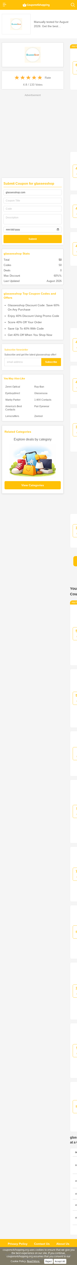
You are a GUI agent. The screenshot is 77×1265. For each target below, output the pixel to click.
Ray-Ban (39, 386)
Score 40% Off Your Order (25, 322)
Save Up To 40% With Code (26, 328)
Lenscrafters (12, 416)
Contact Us (42, 1243)
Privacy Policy (18, 1243)
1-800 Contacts (42, 399)
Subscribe (51, 362)
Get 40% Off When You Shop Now (30, 334)
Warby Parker (13, 399)
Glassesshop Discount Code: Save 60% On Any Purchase (33, 307)
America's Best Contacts (13, 408)
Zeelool (38, 416)
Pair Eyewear (41, 406)
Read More (33, 1261)
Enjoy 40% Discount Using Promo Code (33, 315)
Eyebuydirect (12, 393)
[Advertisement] (38, 135)
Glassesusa (40, 393)
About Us (62, 1243)
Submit (33, 239)
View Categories (32, 485)
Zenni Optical (12, 386)
